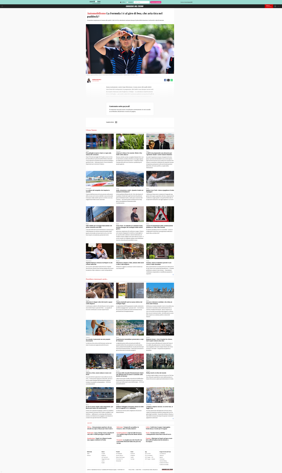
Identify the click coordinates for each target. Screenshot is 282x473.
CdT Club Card (105, 457)
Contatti (103, 453)
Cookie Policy (138, 469)
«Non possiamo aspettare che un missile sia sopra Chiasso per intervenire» (100, 428)
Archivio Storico (119, 455)
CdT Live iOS (147, 453)
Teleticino (162, 455)
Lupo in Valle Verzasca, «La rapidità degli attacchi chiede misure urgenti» (129, 434)
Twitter (132, 457)
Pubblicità (104, 455)
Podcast (89, 455)
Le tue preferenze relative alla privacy (150, 469)
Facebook (133, 453)
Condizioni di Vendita (164, 464)
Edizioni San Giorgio (120, 457)
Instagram (133, 455)
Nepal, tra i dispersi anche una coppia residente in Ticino (99, 439)
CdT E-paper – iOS (149, 457)
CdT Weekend (119, 453)
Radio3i (161, 457)
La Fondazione (163, 453)
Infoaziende (118, 461)
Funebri (103, 462)
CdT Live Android (148, 455)
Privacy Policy (132, 469)
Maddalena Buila (96, 79)
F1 (116, 122)
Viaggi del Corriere (105, 459)
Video (88, 453)
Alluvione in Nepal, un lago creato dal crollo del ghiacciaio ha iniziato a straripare (159, 440)
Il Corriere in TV (119, 459)
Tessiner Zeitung (163, 461)
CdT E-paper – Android (150, 459)
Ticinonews (162, 459)
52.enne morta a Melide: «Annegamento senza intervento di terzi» (158, 433)
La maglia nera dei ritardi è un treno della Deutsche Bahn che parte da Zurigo (129, 441)
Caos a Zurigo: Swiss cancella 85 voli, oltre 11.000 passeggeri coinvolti (100, 433)
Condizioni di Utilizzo (164, 462)
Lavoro (103, 461)
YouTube (132, 459)
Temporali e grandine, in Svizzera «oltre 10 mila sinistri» (128, 428)
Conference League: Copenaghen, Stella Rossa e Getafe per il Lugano (158, 428)
